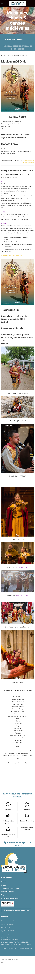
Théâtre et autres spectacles (8, 822)
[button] (2, 3)
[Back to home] (17, 3)
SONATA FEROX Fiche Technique (11, 256)
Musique (27, 809)
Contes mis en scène (27, 821)
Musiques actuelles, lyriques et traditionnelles (17, 47)
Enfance (8, 809)
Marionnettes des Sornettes (27, 829)
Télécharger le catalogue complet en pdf (17, 910)
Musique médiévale (14, 39)
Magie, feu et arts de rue (8, 835)
